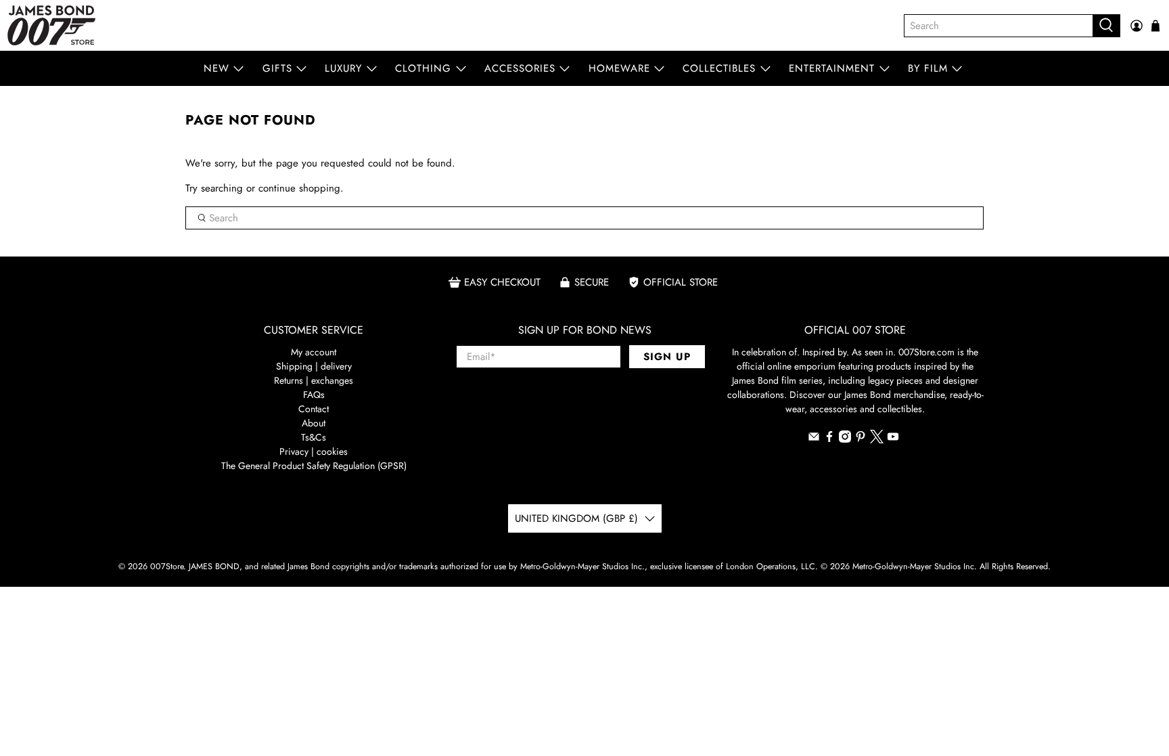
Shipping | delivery (314, 366)
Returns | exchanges (313, 380)
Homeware (619, 68)
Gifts (277, 68)
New (216, 68)
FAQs (314, 394)
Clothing (423, 68)
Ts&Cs (313, 437)
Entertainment (832, 68)
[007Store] (51, 25)
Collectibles (719, 68)
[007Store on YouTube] (893, 439)
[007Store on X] (877, 440)
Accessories (519, 68)
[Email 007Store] (814, 439)
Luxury (343, 68)
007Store (166, 566)
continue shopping (299, 188)
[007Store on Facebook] (829, 439)
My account (313, 352)
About (313, 423)
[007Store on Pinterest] (860, 439)
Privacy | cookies (313, 451)
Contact (313, 409)
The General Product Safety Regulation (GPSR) (314, 465)
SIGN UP (667, 356)
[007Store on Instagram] (845, 439)
